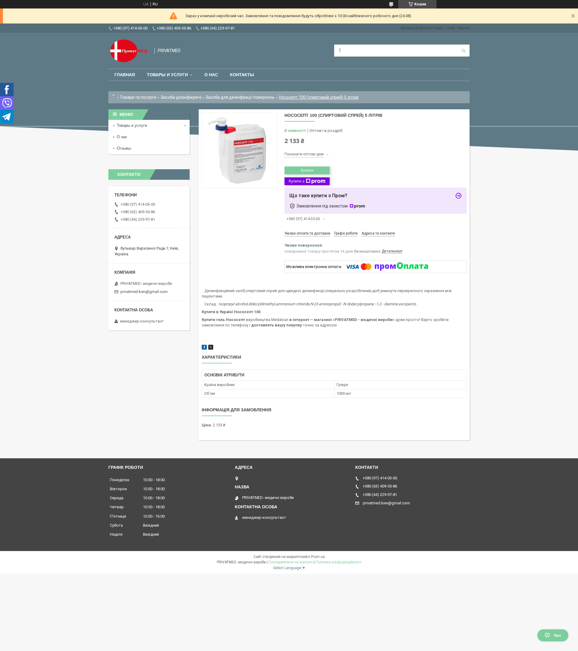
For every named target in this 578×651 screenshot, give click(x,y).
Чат (557, 635)
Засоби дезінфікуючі (181, 97)
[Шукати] (464, 51)
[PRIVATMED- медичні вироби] (128, 51)
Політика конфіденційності (338, 562)
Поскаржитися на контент (291, 562)
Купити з (296, 181)
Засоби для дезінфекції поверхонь (240, 97)
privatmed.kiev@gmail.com (144, 291)
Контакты (242, 74)
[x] (210, 348)
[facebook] (204, 348)
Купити (307, 170)
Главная (124, 74)
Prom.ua (318, 557)
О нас (211, 74)
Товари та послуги (138, 97)
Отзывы (124, 148)
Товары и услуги (167, 74)
